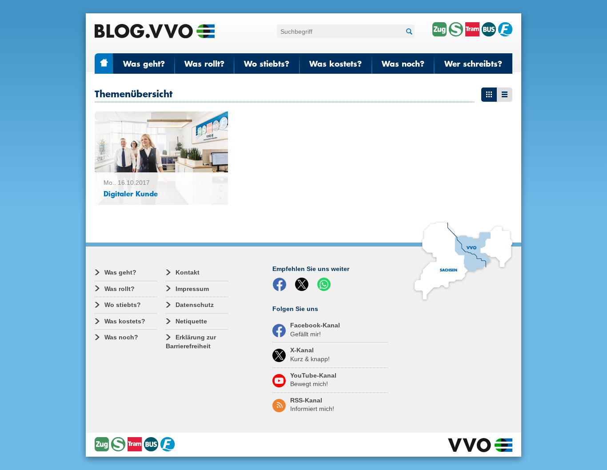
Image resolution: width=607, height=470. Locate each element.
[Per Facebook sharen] (281, 284)
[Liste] (504, 95)
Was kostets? (335, 63)
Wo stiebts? (266, 63)
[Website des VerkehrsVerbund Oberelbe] (480, 445)
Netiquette (191, 321)
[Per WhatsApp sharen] (326, 284)
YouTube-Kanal (313, 380)
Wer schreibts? (473, 63)
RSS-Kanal (312, 405)
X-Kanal (310, 354)
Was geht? (144, 63)
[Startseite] (155, 31)
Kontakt (188, 272)
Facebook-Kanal (315, 330)
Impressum (192, 288)
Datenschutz (195, 304)
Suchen (407, 31)
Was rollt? (204, 63)
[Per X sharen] (303, 284)
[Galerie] (489, 95)
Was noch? (403, 63)
